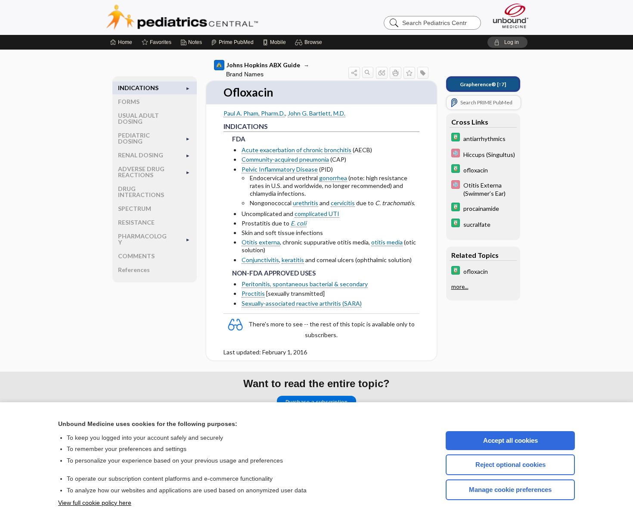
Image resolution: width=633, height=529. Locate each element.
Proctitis (253, 293)
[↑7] (483, 84)
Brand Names (245, 74)
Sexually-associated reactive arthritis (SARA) (302, 303)
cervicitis (343, 203)
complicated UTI (317, 213)
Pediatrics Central (213, 17)
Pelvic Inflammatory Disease (280, 169)
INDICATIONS (138, 87)
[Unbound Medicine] (511, 15)
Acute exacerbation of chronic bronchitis (296, 149)
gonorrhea (333, 178)
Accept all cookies (510, 440)
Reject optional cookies (510, 464)
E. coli (299, 223)
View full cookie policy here (94, 502)
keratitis (293, 259)
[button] (310, 42)
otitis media (387, 242)
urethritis (305, 203)
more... (460, 286)
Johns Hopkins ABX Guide (263, 65)
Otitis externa (261, 242)
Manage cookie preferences (510, 489)
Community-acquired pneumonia (285, 159)
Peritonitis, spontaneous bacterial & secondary (305, 284)
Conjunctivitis (260, 259)
